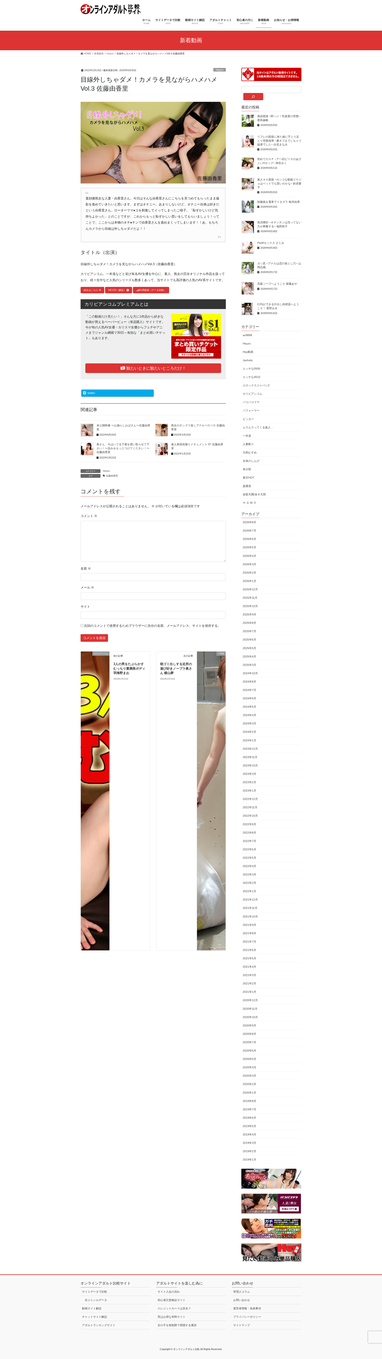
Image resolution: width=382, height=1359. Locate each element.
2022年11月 (250, 807)
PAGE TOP (369, 1314)
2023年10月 (250, 765)
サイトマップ (241, 1325)
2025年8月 (249, 622)
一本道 (247, 435)
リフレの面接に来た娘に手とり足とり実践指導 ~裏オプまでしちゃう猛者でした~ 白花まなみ (279, 140)
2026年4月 (249, 555)
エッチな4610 (251, 377)
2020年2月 (249, 1084)
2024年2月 (249, 731)
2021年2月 (249, 983)
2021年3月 (249, 975)
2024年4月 (249, 715)
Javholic (248, 360)
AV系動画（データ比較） (152, 290)
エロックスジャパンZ (256, 385)
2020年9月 (249, 1025)
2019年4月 (249, 1134)
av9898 (247, 335)
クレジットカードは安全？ (174, 1308)
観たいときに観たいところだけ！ (155, 368)
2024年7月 (249, 690)
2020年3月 (249, 1075)
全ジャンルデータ (96, 1300)
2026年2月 (249, 572)
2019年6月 (249, 1117)
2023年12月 (250, 748)
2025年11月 (250, 597)
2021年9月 (249, 924)
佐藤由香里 (112, 475)
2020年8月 (249, 1033)
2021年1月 (249, 991)
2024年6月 (249, 698)
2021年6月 (249, 950)
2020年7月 (249, 1042)
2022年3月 (249, 874)
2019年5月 (249, 1126)
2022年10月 (250, 815)
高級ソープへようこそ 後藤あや (277, 283)
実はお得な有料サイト (171, 1316)
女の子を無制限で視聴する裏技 (177, 1325)
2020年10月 (250, 1017)
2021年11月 (250, 908)
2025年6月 (249, 639)
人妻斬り (248, 444)
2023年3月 (249, 773)
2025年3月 (249, 664)
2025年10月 (250, 606)
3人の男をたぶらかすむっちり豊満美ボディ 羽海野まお (129, 668)
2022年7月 (249, 841)
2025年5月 (249, 648)
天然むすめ (250, 452)
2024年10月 (250, 673)
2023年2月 (249, 782)
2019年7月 (249, 1109)
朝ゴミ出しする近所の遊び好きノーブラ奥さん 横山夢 (176, 668)
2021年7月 (249, 941)
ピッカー (248, 419)
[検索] (253, 96)
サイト (85, 606)
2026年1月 (249, 581)
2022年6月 (249, 849)
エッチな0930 (251, 368)
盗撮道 (247, 486)
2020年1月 (249, 1092)
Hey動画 (248, 351)
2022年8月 (249, 832)
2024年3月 (249, 723)
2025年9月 (249, 614)
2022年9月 (249, 824)
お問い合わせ (241, 1300)
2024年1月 (249, 740)
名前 (86, 568)
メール (87, 587)
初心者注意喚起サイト (171, 1300)
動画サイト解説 (91, 1308)
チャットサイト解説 (94, 1316)
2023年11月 (250, 757)
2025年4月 (249, 656)
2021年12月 (250, 899)
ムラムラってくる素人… (258, 427)
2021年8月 (249, 933)
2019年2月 (249, 1151)
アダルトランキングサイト (98, 1325)
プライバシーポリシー (247, 1316)
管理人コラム (241, 1291)
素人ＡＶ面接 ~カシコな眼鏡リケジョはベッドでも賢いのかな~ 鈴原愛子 (279, 183)
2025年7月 (249, 631)
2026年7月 (249, 530)
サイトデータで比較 (94, 1291)
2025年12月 (250, 589)
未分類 (247, 469)
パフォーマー (251, 410)
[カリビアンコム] (95, 800)
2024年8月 (249, 681)
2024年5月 (249, 706)
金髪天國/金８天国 (254, 494)
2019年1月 (249, 1159)
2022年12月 (250, 799)
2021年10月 (250, 916)
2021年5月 (249, 958)
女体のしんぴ (251, 460)
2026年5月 (249, 547)
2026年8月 (249, 522)
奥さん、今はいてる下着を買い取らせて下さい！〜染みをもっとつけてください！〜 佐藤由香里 (122, 448)
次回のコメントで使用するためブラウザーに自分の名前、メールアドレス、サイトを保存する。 (152, 625)
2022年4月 (249, 866)
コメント (89, 516)
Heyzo (219, 69)
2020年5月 (249, 1059)
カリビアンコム (252, 393)
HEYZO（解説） (117, 290)
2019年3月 (249, 1142)
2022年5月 (249, 857)
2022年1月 (249, 891)
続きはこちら (91, 290)
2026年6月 (249, 539)
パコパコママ (251, 402)
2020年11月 (250, 1008)
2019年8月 (249, 1101)
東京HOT (248, 477)
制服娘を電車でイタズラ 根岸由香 (278, 201)
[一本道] (211, 800)
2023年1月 (249, 790)
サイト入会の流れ (169, 1291)
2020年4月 (249, 1067)
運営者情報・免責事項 (247, 1308)
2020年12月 (250, 1000)
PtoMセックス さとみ (270, 242)
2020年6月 (249, 1050)
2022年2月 (249, 882)
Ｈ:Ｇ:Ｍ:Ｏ (249, 502)
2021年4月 (249, 966)
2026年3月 (249, 564)
